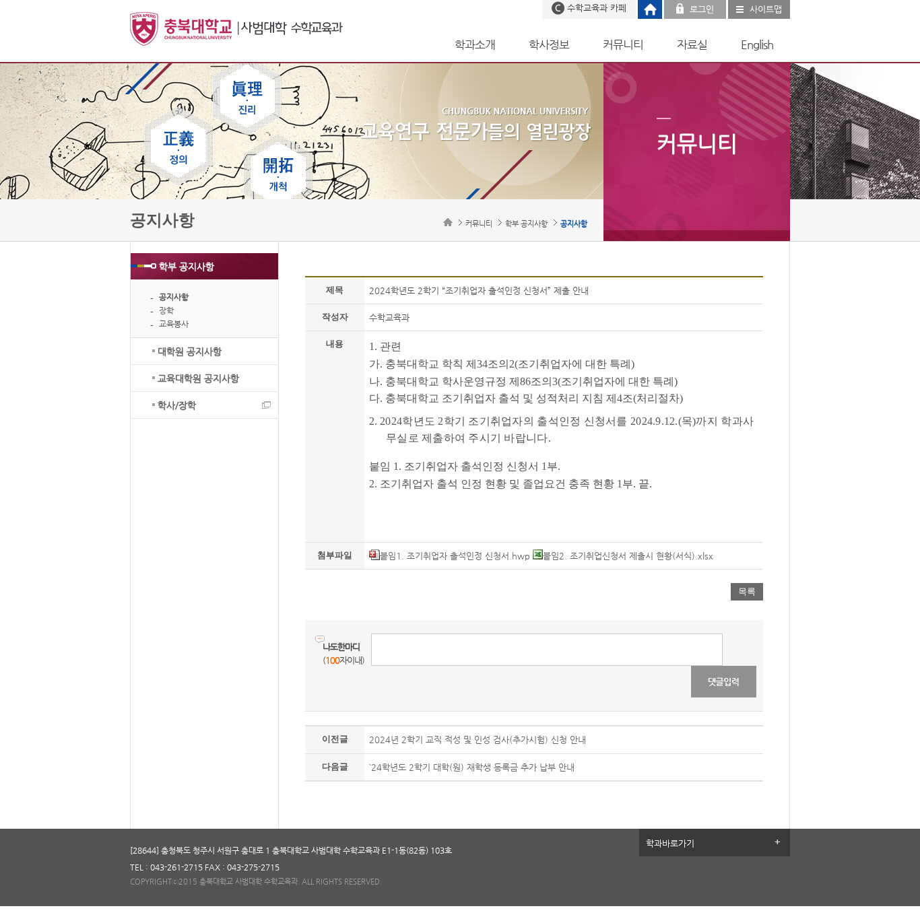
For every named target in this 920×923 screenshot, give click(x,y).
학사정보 (549, 44)
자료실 (692, 44)
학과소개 (475, 44)
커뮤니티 (623, 44)
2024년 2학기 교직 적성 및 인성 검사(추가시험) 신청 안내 (477, 739)
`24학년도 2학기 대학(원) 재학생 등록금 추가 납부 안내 (471, 767)
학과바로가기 (670, 843)
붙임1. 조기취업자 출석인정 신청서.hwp (455, 556)
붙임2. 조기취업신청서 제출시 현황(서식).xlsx (628, 556)
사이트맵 (766, 9)
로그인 (702, 9)
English (757, 44)
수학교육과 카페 (596, 8)
